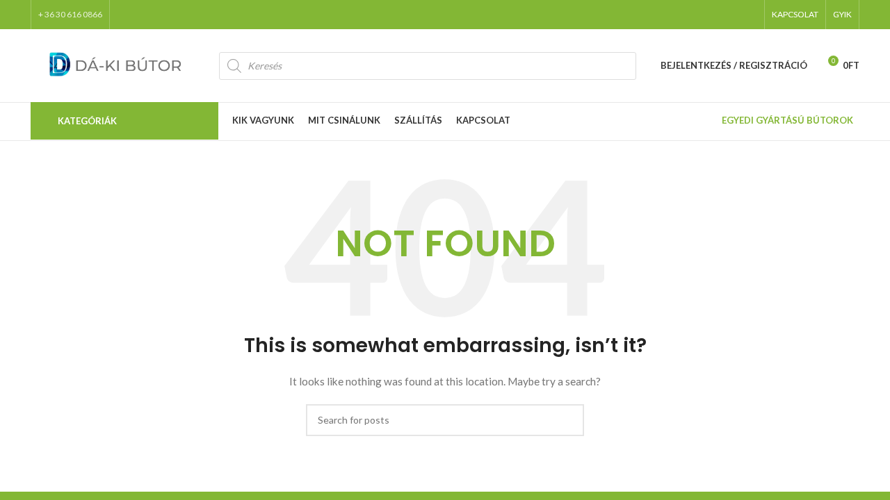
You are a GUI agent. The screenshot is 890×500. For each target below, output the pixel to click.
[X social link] (694, 14)
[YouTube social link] (730, 14)
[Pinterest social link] (748, 14)
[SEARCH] (568, 420)
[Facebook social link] (676, 14)
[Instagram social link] (712, 14)
